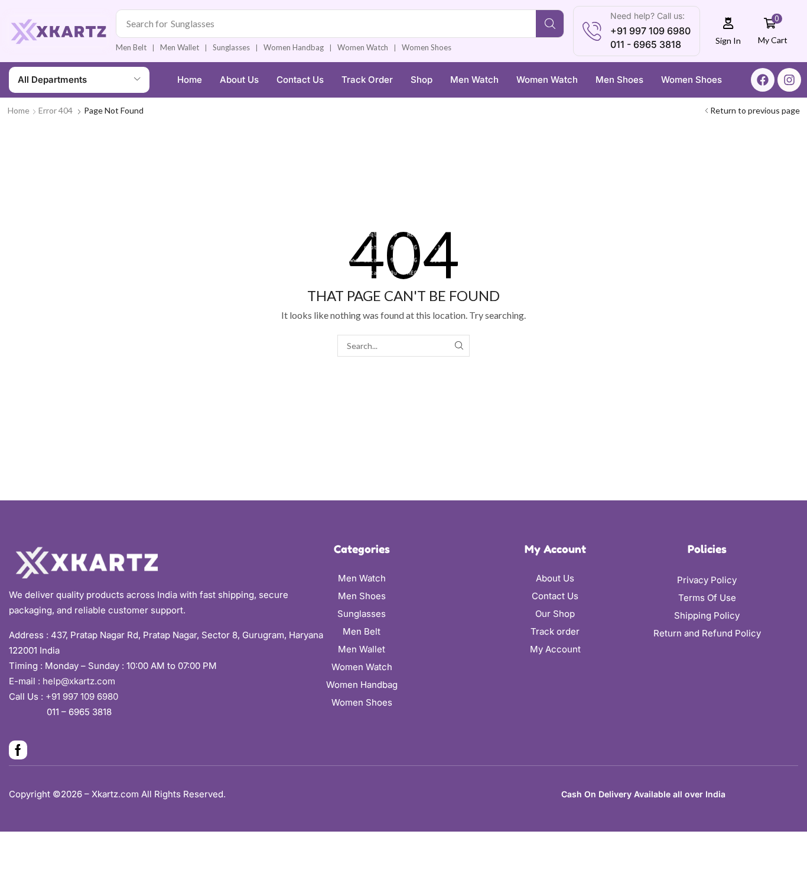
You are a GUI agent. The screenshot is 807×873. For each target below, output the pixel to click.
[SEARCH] (459, 346)
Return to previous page (755, 110)
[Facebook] (763, 80)
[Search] (550, 23)
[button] (728, 31)
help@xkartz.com (79, 681)
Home (19, 110)
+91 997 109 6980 (84, 696)
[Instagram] (789, 80)
